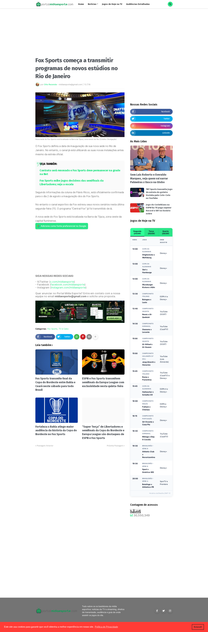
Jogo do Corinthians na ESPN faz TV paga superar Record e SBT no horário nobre (158, 209)
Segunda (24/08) (137, 232)
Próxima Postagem (115, 445)
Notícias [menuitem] (92, 4)
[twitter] (163, 610)
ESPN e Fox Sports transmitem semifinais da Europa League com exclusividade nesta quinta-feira (103, 382)
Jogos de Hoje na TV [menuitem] (112, 4)
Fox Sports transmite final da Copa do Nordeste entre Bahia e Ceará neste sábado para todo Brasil (55, 384)
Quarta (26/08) (165, 232)
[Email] (89, 336)
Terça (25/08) (151, 232)
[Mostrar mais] (95, 336)
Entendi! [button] (198, 627)
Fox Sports (52, 329)
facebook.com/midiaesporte (68, 284)
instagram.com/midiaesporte (68, 287)
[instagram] (170, 610)
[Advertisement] (80, 34)
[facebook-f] (157, 610)
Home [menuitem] (81, 4)
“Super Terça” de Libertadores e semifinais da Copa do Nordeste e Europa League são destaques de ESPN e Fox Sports (103, 432)
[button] (170, 4)
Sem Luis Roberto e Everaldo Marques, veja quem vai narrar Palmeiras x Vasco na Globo (149, 178)
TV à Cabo (63, 329)
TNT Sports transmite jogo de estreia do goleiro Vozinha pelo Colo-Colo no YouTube (159, 193)
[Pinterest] (83, 336)
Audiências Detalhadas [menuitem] (138, 4)
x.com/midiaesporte (62, 281)
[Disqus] (80, 482)
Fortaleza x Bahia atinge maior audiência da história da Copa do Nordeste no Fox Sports (56, 430)
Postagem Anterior (45, 445)
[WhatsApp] (76, 336)
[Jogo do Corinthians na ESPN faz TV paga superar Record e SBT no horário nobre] (137, 207)
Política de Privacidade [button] (106, 627)
